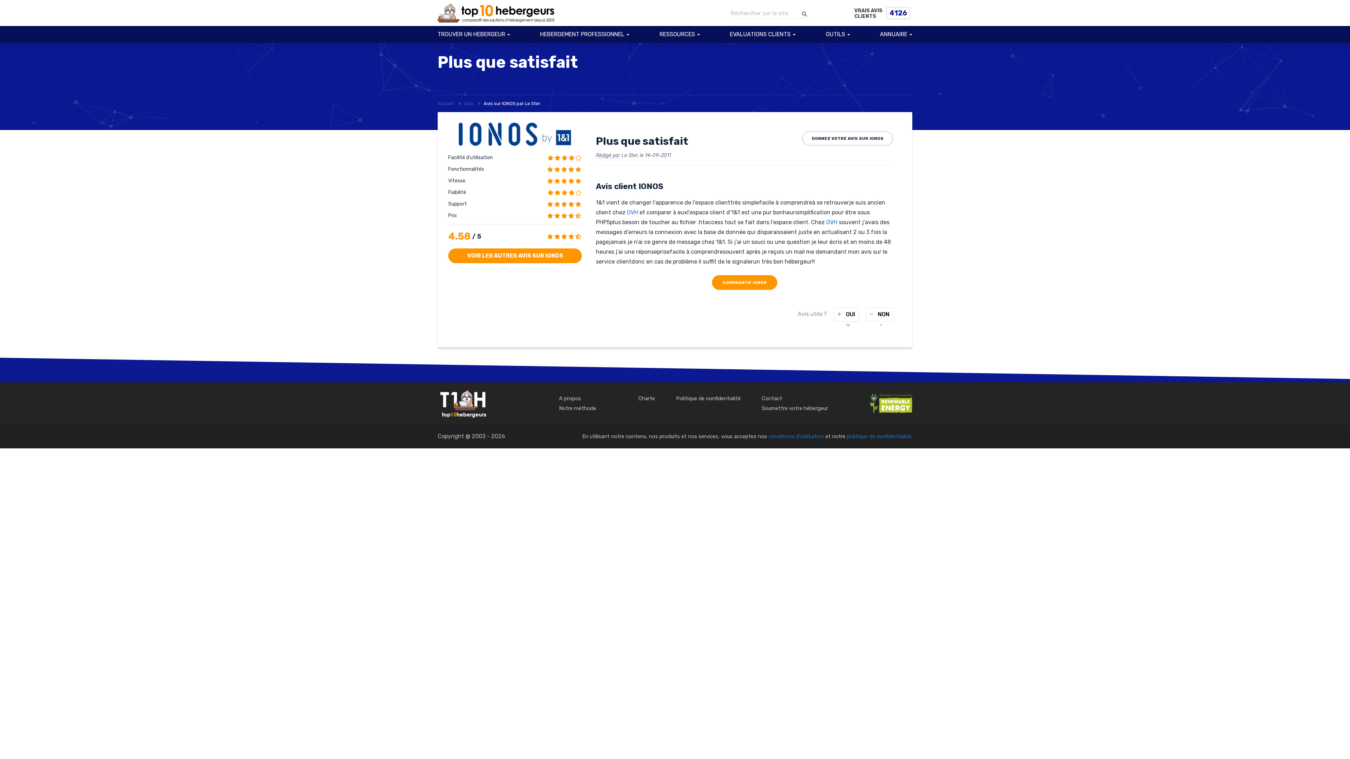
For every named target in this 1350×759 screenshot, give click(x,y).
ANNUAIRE (893, 34)
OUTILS (835, 34)
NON (882, 314)
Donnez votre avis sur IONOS (847, 138)
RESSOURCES (677, 34)
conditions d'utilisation (796, 436)
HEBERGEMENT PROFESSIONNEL (582, 34)
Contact (772, 398)
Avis (468, 103)
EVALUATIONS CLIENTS (760, 34)
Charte (646, 398)
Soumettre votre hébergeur (795, 408)
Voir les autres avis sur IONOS (515, 255)
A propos (570, 398)
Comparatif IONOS (744, 282)
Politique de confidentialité (708, 398)
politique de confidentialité (879, 436)
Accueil (446, 103)
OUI (849, 314)
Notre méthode (577, 408)
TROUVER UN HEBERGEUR (471, 34)
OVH (632, 212)
